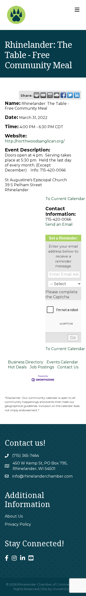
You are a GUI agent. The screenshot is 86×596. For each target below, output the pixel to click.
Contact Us (67, 367)
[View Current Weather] (56, 95)
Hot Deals (17, 367)
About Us (14, 516)
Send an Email (59, 224)
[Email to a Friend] (43, 95)
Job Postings (42, 367)
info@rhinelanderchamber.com (42, 476)
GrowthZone (62, 589)
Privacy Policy (18, 524)
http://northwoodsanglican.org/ (34, 141)
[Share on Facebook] (63, 95)
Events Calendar (62, 362)
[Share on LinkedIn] (77, 95)
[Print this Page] (36, 95)
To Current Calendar (65, 198)
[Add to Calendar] (50, 95)
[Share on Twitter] (70, 95)
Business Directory (25, 362)
